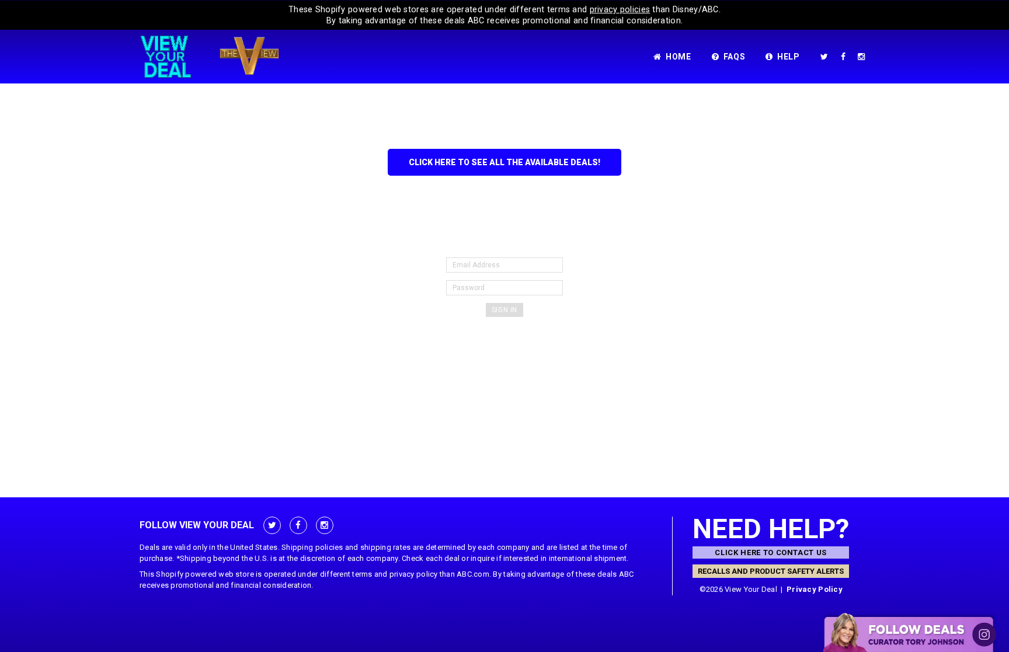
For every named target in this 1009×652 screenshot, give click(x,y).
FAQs (734, 56)
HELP (788, 56)
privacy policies (620, 9)
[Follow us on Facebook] (845, 56)
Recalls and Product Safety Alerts (771, 571)
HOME (678, 56)
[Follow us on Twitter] (826, 56)
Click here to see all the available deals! (504, 162)
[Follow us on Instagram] (863, 56)
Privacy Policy (815, 589)
